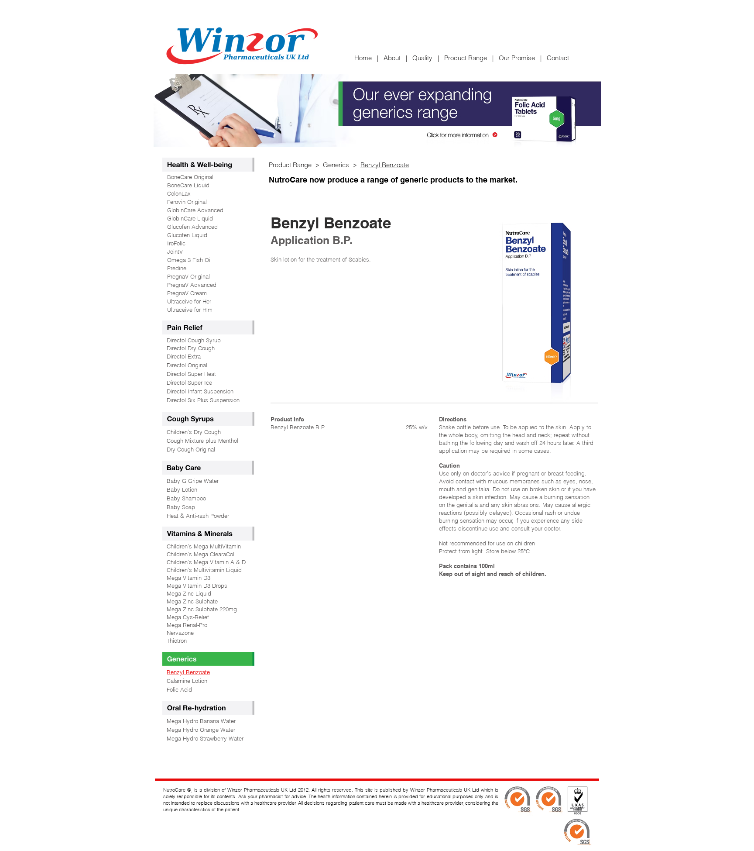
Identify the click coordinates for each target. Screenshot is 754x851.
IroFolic (176, 243)
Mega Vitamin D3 (188, 577)
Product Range (465, 58)
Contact (558, 58)
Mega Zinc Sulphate (192, 601)
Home (365, 58)
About (392, 58)
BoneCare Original (190, 176)
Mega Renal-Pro (187, 624)
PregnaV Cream (187, 292)
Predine (176, 268)
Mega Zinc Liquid (189, 593)
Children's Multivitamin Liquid (204, 569)
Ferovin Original (187, 201)
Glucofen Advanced (192, 226)
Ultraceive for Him (189, 309)
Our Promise (517, 58)
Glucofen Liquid (187, 234)
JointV (175, 251)
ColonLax (179, 193)
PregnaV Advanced (191, 284)
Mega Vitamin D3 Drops (197, 585)
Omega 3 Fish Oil (189, 259)
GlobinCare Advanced (195, 210)
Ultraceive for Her (189, 301)
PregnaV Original (188, 276)
